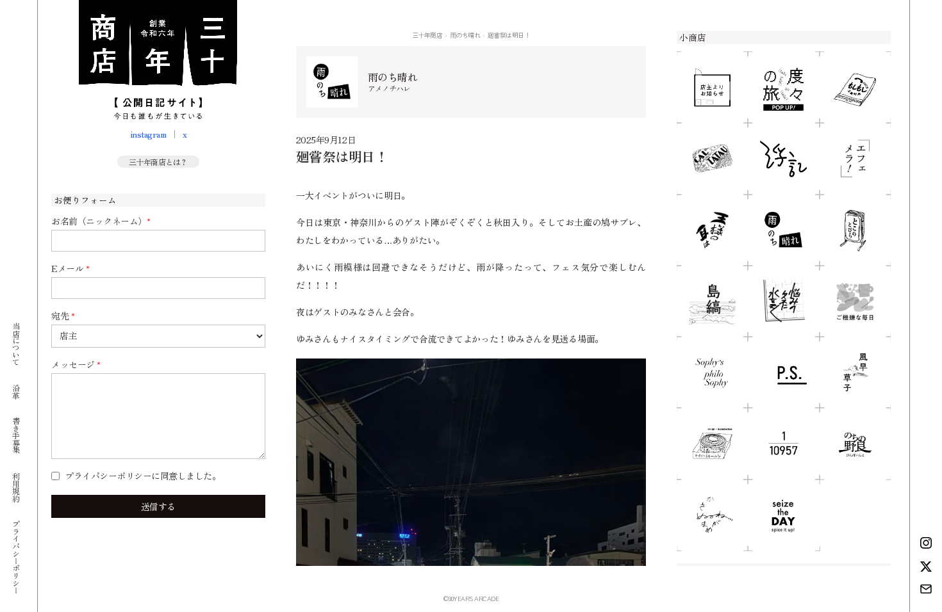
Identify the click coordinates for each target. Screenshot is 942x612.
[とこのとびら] (855, 230)
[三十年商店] (158, 60)
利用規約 (15, 486)
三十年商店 (427, 35)
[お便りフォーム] (926, 588)
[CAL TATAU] (712, 158)
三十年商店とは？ (158, 161)
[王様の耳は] (712, 230)
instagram (148, 133)
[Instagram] (926, 543)
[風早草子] (855, 372)
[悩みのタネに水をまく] (783, 301)
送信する (158, 506)
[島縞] (712, 301)
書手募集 (15, 435)
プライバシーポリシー (15, 556)
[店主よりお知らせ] (712, 87)
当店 (15, 343)
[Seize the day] (783, 515)
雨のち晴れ (465, 35)
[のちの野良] (855, 443)
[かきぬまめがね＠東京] (712, 515)
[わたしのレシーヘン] (712, 443)
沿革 (15, 390)
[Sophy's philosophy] (712, 372)
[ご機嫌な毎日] (855, 301)
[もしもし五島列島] (855, 87)
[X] (926, 566)
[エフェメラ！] (855, 158)
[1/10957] (783, 443)
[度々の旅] (783, 87)
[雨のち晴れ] (783, 230)
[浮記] (783, 158)
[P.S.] (783, 372)
